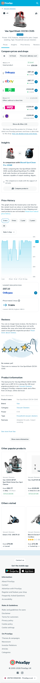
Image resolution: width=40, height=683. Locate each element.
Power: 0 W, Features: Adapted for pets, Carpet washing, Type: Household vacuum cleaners (20, 39)
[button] (5, 13)
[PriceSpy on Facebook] (17, 672)
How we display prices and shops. (24, 134)
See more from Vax (8, 431)
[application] (20, 258)
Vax (18, 404)
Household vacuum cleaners (27, 416)
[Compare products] (36, 13)
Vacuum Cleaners (10, 8)
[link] (20, 169)
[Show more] (3, 73)
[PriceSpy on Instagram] (22, 672)
